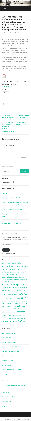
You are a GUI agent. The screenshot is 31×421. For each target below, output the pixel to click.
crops (3, 281)
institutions (18, 301)
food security (16, 290)
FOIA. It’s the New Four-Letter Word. (12, 209)
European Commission (7, 285)
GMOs (24, 298)
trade (15, 321)
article (16, 266)
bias (3, 269)
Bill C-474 (7, 269)
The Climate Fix (6, 337)
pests (12, 308)
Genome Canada (6, 392)
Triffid (20, 321)
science (10, 315)
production (6, 312)
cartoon (22, 272)
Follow (6, 250)
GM (23, 294)
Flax (4, 290)
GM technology (6, 301)
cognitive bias (6, 274)
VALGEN (4, 406)
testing (12, 321)
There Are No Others (8, 360)
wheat (24, 321)
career (18, 272)
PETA (15, 309)
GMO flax (18, 298)
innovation (13, 301)
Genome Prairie (6, 401)
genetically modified (13, 294)
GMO (13, 298)
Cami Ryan (16, 32)
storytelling (21, 318)
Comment (23, 157)
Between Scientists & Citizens (10, 351)
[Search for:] (15, 171)
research (21, 311)
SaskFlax (4, 315)
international (24, 301)
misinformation (11, 303)
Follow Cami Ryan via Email (11, 234)
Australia (21, 266)
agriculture (7, 266)
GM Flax (9, 298)
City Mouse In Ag (7, 356)
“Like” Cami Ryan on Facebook (11, 224)
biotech (17, 269)
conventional (5, 279)
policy (18, 309)
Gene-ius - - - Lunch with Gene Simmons (13, 198)
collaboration (14, 274)
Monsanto (19, 303)
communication (7, 277)
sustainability (5, 321)
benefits (26, 266)
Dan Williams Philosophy (9, 333)
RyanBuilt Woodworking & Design (12, 369)
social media (17, 315)
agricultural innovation (14, 263)
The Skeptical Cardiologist (9, 342)
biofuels (13, 269)
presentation (23, 309)
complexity (16, 277)
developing (12, 281)
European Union (20, 284)
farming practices (12, 287)
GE (21, 290)
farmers (4, 287)
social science (15, 318)
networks (10, 306)
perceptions (8, 309)
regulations (14, 312)
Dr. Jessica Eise (6, 365)
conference (21, 277)
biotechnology (7, 272)
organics (18, 306)
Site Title (4, 374)
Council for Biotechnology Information (18, 279)
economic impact (19, 281)
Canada (14, 272)
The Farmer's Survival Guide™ (10, 346)
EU (25, 281)
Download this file (7, 86)
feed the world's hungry (22, 287)
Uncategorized (9, 103)
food (8, 290)
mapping (4, 303)
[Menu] (4, 8)
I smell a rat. (5, 193)
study (25, 318)
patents (23, 306)
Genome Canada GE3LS (9, 397)
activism (4, 263)
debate (7, 281)
